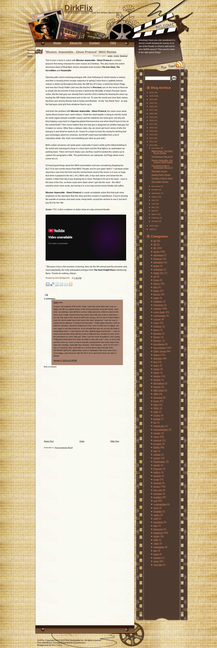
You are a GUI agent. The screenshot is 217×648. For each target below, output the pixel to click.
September (156, 193)
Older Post (114, 441)
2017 (151, 124)
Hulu (155, 404)
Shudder (157, 511)
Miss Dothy (57, 645)
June (154, 204)
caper (156, 298)
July (153, 200)
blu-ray (156, 294)
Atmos (156, 283)
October (155, 190)
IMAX (156, 408)
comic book (159, 312)
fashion (157, 379)
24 (154, 241)
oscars (156, 458)
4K (154, 248)
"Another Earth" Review (160, 175)
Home (57, 43)
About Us (76, 43)
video (156, 543)
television (158, 529)
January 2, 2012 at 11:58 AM (65, 360)
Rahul (55, 302)
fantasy (157, 376)
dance (156, 330)
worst (156, 561)
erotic (156, 365)
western (157, 557)
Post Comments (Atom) (64, 447)
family (156, 372)
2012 (151, 142)
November (156, 186)
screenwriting (159, 504)
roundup (157, 497)
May (154, 207)
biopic (156, 291)
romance (157, 493)
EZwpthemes (79, 643)
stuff (155, 518)
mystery (157, 444)
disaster (157, 333)
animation (158, 262)
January (155, 221)
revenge (157, 483)
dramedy (157, 358)
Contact (94, 43)
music (156, 436)
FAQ (113, 43)
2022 (151, 106)
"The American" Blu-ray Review (164, 157)
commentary (159, 315)
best (155, 287)
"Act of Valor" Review (159, 182)
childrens (157, 301)
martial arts (158, 426)
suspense (158, 522)
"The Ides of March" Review (162, 178)
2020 (151, 114)
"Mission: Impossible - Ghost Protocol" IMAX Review (80, 52)
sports (156, 515)
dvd (155, 362)
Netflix (156, 447)
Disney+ (157, 340)
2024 (151, 99)
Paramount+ (159, 461)
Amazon (157, 258)
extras (156, 369)
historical (157, 397)
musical (157, 440)
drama (156, 355)
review (116, 56)
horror (156, 401)
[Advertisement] (156, 589)
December (156, 148)
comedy (157, 308)
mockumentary (160, 429)
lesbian (156, 419)
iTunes (156, 415)
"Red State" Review (159, 171)
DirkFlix (78, 7)
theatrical (123, 56)
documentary (159, 347)
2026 (151, 93)
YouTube (157, 565)
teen (155, 525)
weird (156, 554)
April (154, 211)
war (155, 550)
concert (157, 319)
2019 (151, 117)
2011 (151, 145)
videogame (158, 547)
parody (156, 465)
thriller (156, 536)
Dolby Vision (159, 351)
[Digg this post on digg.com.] (48, 286)
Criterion (157, 326)
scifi (155, 501)
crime (156, 323)
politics (156, 472)
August (155, 197)
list (154, 422)
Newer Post (49, 441)
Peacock (157, 468)
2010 (151, 226)
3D (154, 244)
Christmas (158, 305)
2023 (151, 103)
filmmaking (158, 383)
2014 (151, 135)
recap (156, 479)
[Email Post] (46, 295)
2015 (151, 131)
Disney (156, 337)
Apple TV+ (158, 273)
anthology (158, 269)
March (154, 214)
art (154, 276)
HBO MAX (158, 390)
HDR (155, 394)
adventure (158, 255)
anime (156, 266)
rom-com (157, 490)
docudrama (158, 344)
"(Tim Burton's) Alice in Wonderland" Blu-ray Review (164, 167)
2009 (151, 229)
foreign (156, 387)
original (156, 454)
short (155, 508)
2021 (151, 110)
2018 (151, 120)
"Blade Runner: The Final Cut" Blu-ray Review (163, 152)
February (156, 218)
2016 (151, 128)
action (110, 56)
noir (155, 451)
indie (155, 412)
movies (157, 433)
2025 (151, 96)
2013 (151, 138)
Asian (156, 280)
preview (157, 476)
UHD (155, 540)
